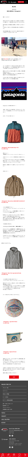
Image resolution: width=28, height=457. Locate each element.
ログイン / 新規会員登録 (8, 400)
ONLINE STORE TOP (6, 384)
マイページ (5, 390)
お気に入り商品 (6, 394)
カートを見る (5, 397)
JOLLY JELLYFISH (5, 419)
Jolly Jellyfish (12, 2)
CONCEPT (3, 416)
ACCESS (3, 422)
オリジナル (6, 59)
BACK (14, 377)
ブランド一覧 (5, 387)
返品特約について (6, 405)
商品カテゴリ (3, 456)
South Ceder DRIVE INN (4, 2)
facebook (10, 436)
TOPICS (3, 413)
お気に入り (19, 456)
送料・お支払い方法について (8, 403)
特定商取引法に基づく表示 (7, 409)
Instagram (12, 436)
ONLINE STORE (21, 1)
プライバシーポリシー (7, 407)
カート (25, 456)
